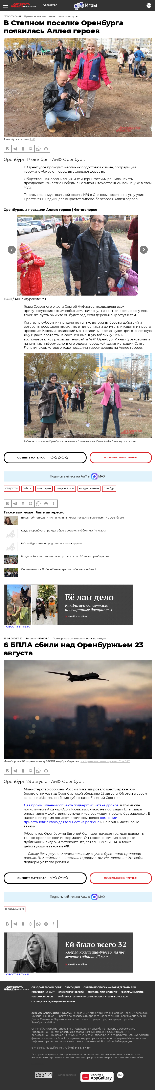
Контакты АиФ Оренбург (102, 992)
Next (144, 249)
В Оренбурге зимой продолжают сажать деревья (52, 543)
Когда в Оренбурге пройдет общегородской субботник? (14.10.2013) (64, 530)
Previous (11, 249)
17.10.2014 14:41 (12, 16)
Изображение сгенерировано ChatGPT (105, 761)
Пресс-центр (72, 987)
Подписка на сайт (42, 992)
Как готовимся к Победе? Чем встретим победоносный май (58, 569)
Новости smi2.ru (17, 626)
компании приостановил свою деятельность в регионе (70, 820)
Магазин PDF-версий (71, 992)
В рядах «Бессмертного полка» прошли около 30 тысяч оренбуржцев (65, 556)
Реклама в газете (42, 996)
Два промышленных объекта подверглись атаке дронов (71, 805)
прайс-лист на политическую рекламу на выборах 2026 (92, 996)
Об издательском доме (46, 987)
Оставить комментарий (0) (120, 457)
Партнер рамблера (66, 1075)
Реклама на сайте (132, 992)
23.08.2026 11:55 (13, 638)
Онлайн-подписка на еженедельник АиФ (110, 987)
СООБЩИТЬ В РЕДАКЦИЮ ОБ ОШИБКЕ (53, 1001)
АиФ (32, 139)
